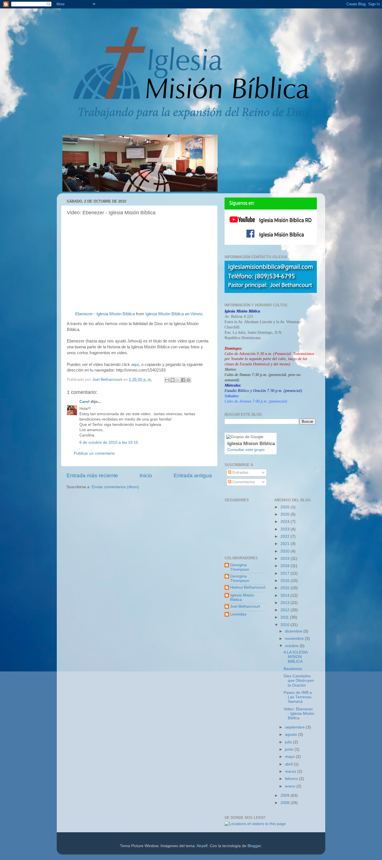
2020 (285, 551)
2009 (285, 795)
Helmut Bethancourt (247, 587)
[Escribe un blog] (172, 380)
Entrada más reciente (92, 475)
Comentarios (243, 482)
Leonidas (238, 614)
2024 (285, 522)
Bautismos (293, 669)
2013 (285, 603)
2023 (285, 529)
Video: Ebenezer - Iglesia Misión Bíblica (299, 713)
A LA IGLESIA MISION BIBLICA (295, 656)
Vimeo (196, 314)
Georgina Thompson (239, 567)
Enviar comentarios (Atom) (115, 487)
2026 (285, 507)
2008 (285, 803)
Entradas (239, 472)
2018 (285, 566)
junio (289, 749)
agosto (291, 734)
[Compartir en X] (178, 380)
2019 (285, 558)
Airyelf (202, 846)
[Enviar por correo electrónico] (167, 380)
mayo (290, 757)
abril (289, 764)
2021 (285, 544)
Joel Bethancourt (245, 606)
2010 (285, 625)
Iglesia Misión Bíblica (164, 314)
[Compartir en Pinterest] (188, 380)
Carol (84, 402)
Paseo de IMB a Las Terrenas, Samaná (298, 697)
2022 (285, 536)
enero (290, 786)
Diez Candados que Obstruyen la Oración (299, 680)
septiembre (295, 727)
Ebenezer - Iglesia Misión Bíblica (105, 314)
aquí (135, 364)
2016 (285, 581)
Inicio (146, 475)
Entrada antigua (193, 475)
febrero (292, 779)
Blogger (254, 846)
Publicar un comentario (94, 453)
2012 (285, 610)
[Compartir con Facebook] (183, 380)
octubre (292, 646)
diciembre (294, 631)
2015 (285, 588)
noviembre (295, 638)
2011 (285, 617)
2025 (285, 514)
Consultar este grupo (246, 450)
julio (289, 742)
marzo (291, 771)
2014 (285, 595)
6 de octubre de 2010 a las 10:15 (108, 442)
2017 (285, 573)
